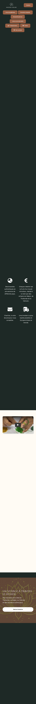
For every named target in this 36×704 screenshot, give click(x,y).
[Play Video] (18, 425)
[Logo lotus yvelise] (11, 2)
